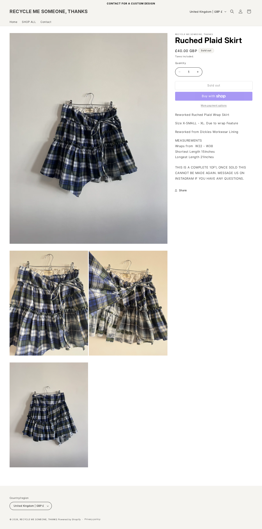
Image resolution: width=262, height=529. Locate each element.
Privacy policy (93, 519)
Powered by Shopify (69, 519)
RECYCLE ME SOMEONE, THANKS (38, 519)
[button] (232, 11)
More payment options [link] (214, 105)
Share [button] (183, 190)
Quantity (180, 63)
